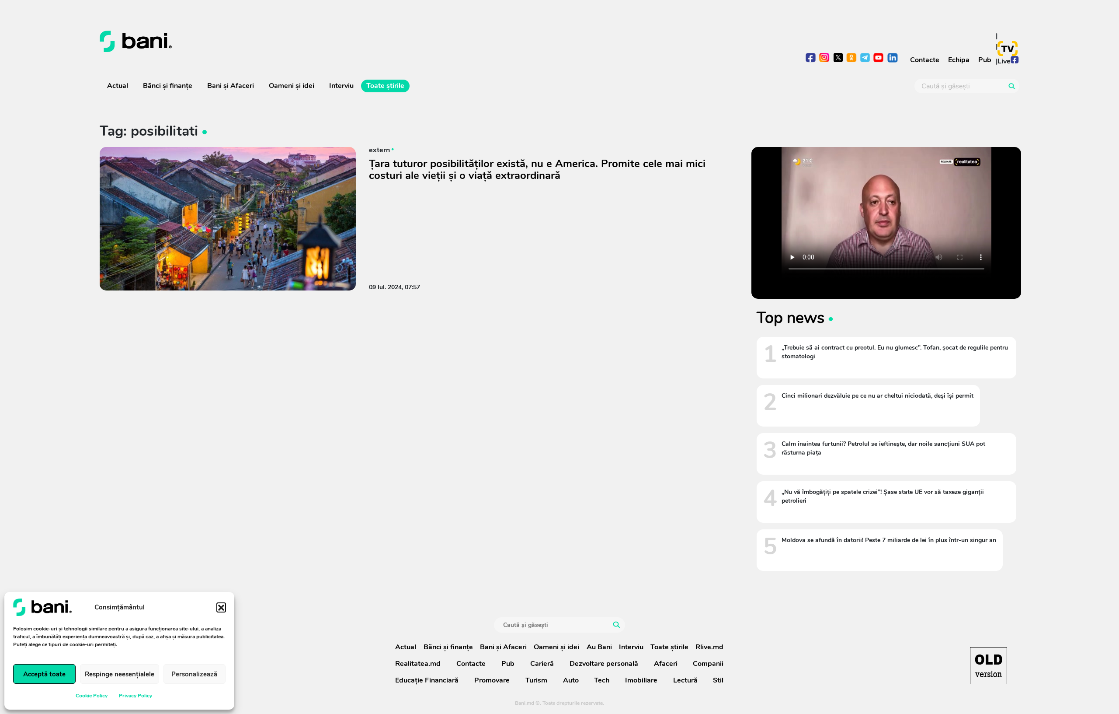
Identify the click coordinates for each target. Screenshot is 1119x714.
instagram (824, 58)
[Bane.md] (326, 41)
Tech (601, 680)
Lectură (685, 680)
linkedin (892, 58)
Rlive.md (709, 647)
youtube (878, 58)
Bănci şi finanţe (167, 86)
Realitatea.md (418, 663)
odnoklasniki (851, 58)
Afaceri (666, 663)
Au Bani (599, 647)
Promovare (492, 680)
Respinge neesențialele (119, 674)
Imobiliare (641, 680)
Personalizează (194, 674)
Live (1004, 61)
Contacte (924, 60)
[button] (221, 607)
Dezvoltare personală (604, 663)
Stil (718, 680)
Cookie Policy (92, 695)
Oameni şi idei (291, 86)
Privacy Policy (135, 695)
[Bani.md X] (838, 57)
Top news (790, 317)
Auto (571, 680)
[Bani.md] (988, 665)
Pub (984, 60)
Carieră (542, 663)
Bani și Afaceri (230, 86)
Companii (708, 663)
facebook (811, 58)
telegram (865, 58)
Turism (536, 680)
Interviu (341, 86)
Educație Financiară (427, 680)
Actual (117, 86)
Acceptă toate (44, 674)
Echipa (959, 60)
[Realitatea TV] (1007, 48)
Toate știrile (385, 86)
